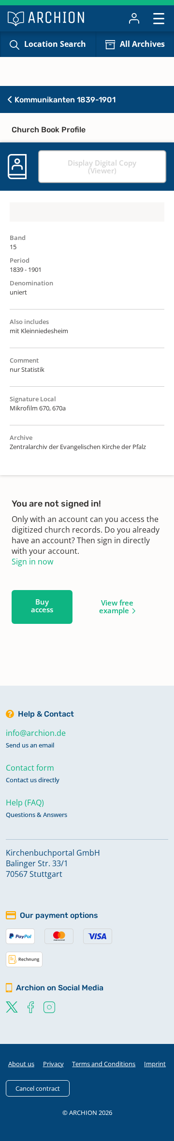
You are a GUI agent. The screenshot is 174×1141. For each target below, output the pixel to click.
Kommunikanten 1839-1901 (64, 99)
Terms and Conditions (103, 1063)
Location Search (55, 44)
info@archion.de (36, 733)
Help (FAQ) (25, 802)
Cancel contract (37, 1088)
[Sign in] (134, 18)
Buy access (42, 605)
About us (21, 1063)
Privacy (53, 1063)
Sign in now (32, 561)
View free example (116, 606)
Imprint (155, 1063)
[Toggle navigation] (158, 18)
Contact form (30, 767)
